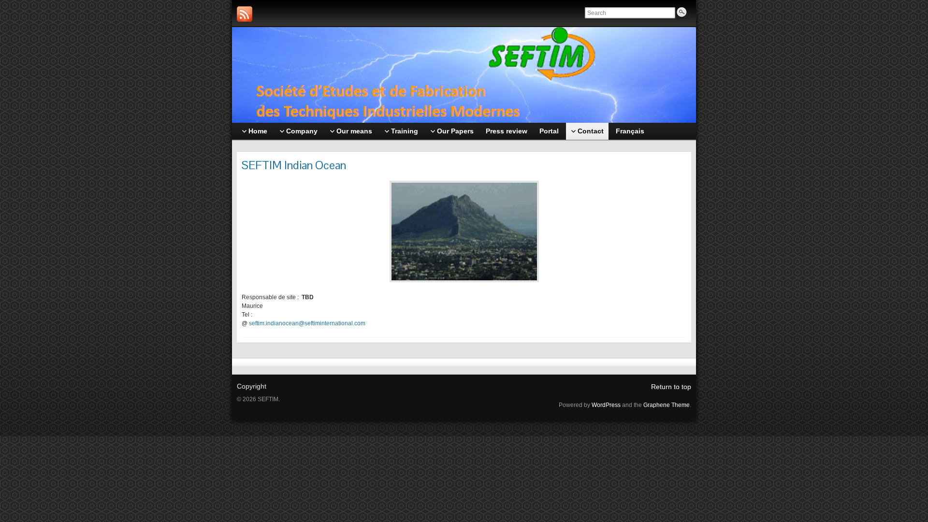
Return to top (671, 387)
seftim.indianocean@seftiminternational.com (307, 323)
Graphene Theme (666, 405)
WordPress (606, 405)
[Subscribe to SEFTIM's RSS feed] (244, 14)
